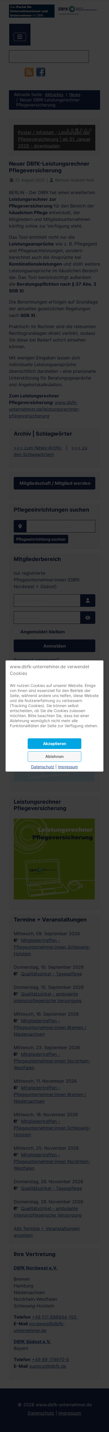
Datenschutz (42, 766)
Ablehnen (54, 756)
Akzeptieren (54, 743)
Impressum (68, 766)
